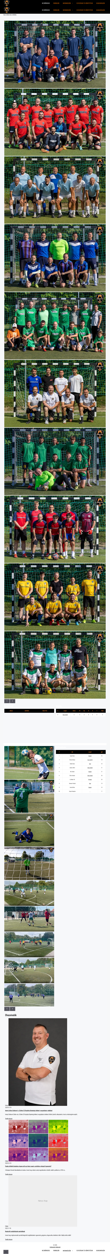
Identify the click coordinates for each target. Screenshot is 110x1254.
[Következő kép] (12, 701)
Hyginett (90, 779)
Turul (90, 764)
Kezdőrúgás (46, 3)
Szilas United (65, 714)
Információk (67, 3)
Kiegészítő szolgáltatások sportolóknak (15, 1231)
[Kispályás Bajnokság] (6, 3)
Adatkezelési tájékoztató (55, 1247)
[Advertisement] (55, 731)
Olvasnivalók (100, 3)
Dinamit (90, 756)
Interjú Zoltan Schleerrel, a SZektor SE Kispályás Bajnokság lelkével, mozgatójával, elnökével (28, 1110)
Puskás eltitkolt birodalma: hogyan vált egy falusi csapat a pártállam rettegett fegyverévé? (28, 1166)
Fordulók (56, 3)
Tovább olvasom (8, 1118)
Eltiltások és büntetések (85, 3)
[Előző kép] (7, 701)
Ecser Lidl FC (90, 760)
